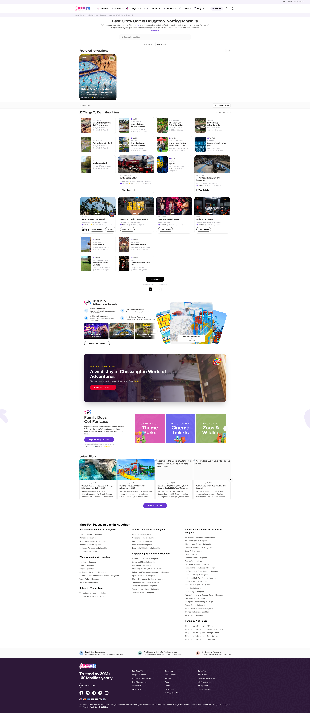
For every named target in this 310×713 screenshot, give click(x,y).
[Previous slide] (226, 50)
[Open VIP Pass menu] (176, 8)
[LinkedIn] (88, 693)
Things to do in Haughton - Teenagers (200, 639)
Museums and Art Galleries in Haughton (147, 569)
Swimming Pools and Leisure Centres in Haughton (99, 576)
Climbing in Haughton (87, 538)
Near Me (218, 8)
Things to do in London (139, 675)
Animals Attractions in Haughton (149, 529)
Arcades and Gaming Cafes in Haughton (201, 537)
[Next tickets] (155, 331)
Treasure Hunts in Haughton (143, 592)
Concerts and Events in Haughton (198, 547)
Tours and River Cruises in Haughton (146, 589)
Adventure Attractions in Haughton (97, 529)
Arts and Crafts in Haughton (196, 541)
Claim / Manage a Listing (206, 678)
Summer (104, 8)
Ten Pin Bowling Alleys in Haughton (199, 608)
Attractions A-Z (137, 686)
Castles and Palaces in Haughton (145, 559)
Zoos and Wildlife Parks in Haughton (146, 548)
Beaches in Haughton (87, 562)
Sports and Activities (116, 15)
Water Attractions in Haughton (95, 557)
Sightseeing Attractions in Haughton (151, 553)
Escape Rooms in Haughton (196, 558)
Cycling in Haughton (193, 554)
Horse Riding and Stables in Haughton (200, 568)
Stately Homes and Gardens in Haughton (148, 579)
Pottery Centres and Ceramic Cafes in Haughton (204, 595)
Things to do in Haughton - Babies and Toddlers (204, 629)
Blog (199, 8)
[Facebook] (81, 693)
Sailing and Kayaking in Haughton (92, 572)
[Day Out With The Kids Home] (83, 8)
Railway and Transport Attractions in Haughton (150, 572)
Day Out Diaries (170, 675)
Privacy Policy (203, 686)
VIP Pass (170, 8)
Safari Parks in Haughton (142, 545)
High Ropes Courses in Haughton (92, 541)
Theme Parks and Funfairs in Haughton (147, 582)
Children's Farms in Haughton (143, 538)
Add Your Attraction (204, 682)
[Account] (232, 8)
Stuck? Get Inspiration (139, 682)
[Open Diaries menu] (159, 8)
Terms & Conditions (204, 689)
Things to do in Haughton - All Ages (199, 626)
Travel (185, 8)
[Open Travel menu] (190, 8)
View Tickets (148, 44)
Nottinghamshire (92, 15)
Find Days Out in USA (172, 693)
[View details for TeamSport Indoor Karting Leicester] (212, 174)
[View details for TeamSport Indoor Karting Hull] (136, 215)
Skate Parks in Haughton (195, 598)
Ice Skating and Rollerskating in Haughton (201, 571)
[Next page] (159, 289)
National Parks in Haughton (90, 545)
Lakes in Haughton (86, 565)
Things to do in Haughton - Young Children (202, 633)
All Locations (136, 689)
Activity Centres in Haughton (90, 534)
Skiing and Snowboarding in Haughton (200, 602)
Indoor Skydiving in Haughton (197, 575)
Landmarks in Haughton (141, 565)
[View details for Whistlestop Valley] (136, 174)
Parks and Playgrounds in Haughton (93, 548)
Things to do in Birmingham (141, 678)
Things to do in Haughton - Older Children (201, 636)
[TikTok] (94, 693)
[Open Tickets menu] (123, 8)
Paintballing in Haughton (194, 591)
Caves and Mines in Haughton (144, 562)
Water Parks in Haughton (89, 579)
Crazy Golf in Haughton (194, 551)
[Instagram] (100, 693)
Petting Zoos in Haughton (142, 541)
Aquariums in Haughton (141, 534)
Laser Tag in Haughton (194, 588)
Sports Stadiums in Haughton (143, 576)
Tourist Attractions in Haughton (144, 586)
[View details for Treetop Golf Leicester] (174, 215)
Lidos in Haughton (86, 569)
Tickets (117, 8)
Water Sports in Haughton (89, 582)
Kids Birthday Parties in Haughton (198, 585)
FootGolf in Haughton (193, 561)
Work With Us (299, 2)
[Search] (227, 8)
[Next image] (151, 164)
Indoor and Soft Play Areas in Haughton (200, 578)
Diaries (154, 8)
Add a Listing (287, 2)
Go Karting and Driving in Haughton (199, 564)
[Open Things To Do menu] (144, 8)
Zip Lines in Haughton (88, 551)
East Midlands (79, 15)
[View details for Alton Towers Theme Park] (98, 215)
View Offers (161, 44)
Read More (155, 30)
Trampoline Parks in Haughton (197, 612)
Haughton (103, 15)
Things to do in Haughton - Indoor (92, 593)
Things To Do (136, 8)
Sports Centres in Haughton (196, 605)
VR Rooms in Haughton (194, 615)
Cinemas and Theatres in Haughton (199, 544)
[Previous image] (121, 164)
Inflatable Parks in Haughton (196, 581)
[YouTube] (106, 693)
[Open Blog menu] (203, 8)
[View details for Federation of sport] (212, 215)
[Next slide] (229, 50)
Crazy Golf (129, 15)
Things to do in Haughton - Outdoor (93, 596)
